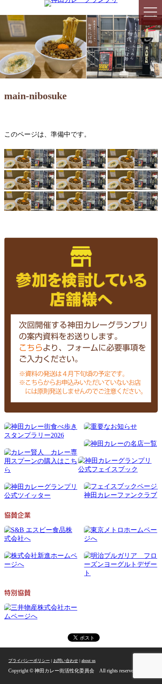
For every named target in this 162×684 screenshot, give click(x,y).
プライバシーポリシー (29, 660)
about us (88, 660)
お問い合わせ (65, 660)
